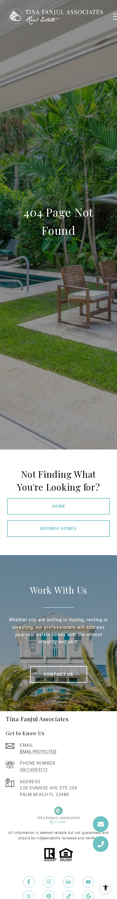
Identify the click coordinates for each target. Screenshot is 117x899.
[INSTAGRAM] (48, 882)
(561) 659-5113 (33, 769)
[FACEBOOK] (28, 882)
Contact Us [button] (59, 674)
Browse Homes (58, 528)
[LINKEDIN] (68, 882)
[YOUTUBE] (88, 882)
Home (58, 506)
